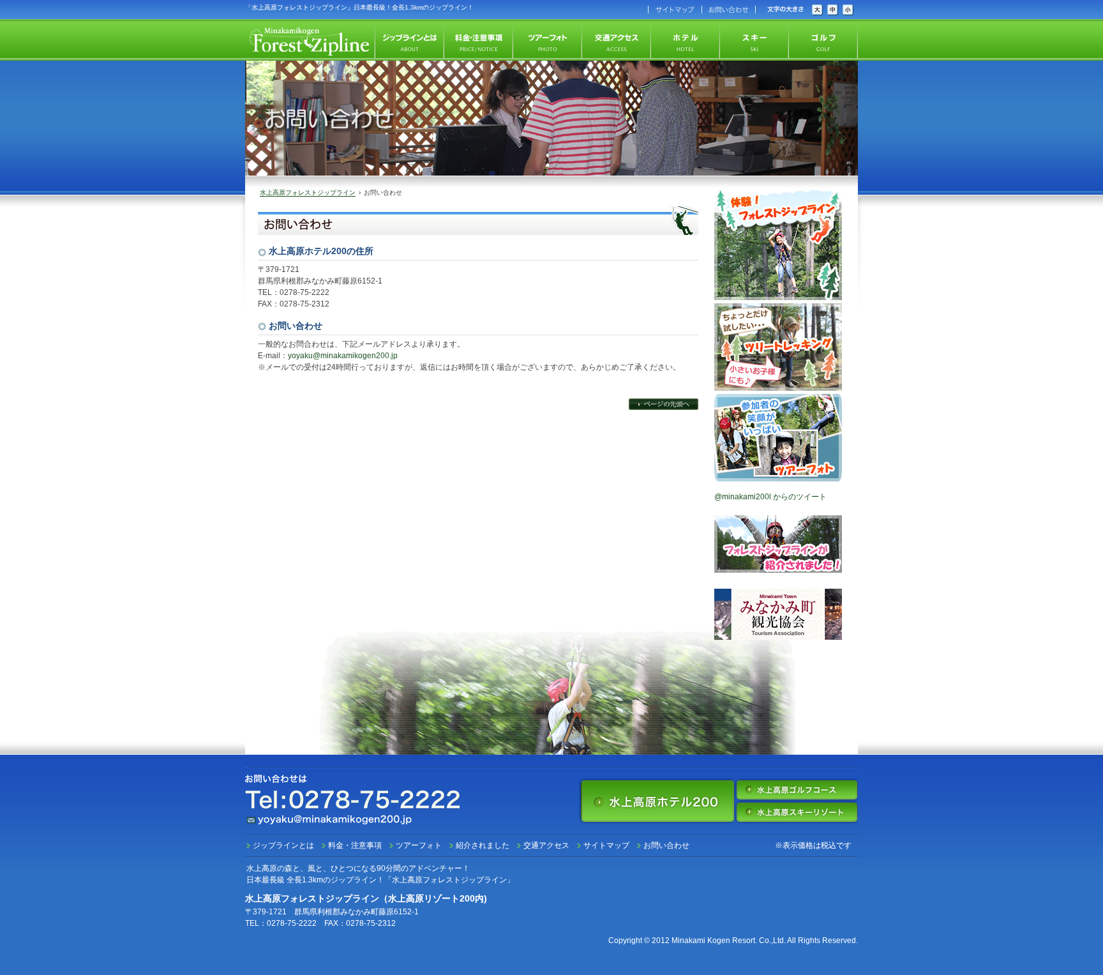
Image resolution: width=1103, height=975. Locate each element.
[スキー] (754, 40)
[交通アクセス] (616, 40)
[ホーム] (310, 40)
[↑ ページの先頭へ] (663, 404)
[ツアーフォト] (547, 40)
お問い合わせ (666, 845)
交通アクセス (546, 845)
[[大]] (817, 10)
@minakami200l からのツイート (770, 496)
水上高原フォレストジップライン (308, 192)
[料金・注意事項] (478, 40)
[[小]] (848, 10)
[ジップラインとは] (409, 40)
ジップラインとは (283, 845)
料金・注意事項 (355, 845)
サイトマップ (606, 845)
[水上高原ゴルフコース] (797, 789)
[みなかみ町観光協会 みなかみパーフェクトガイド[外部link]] (778, 635)
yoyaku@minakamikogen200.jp (343, 355)
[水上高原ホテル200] (658, 801)
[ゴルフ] (823, 40)
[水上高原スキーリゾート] (797, 812)
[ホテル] (685, 40)
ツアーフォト (419, 845)
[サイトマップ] (674, 9)
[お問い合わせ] (727, 9)
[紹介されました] (778, 568)
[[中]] (833, 10)
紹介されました (482, 845)
